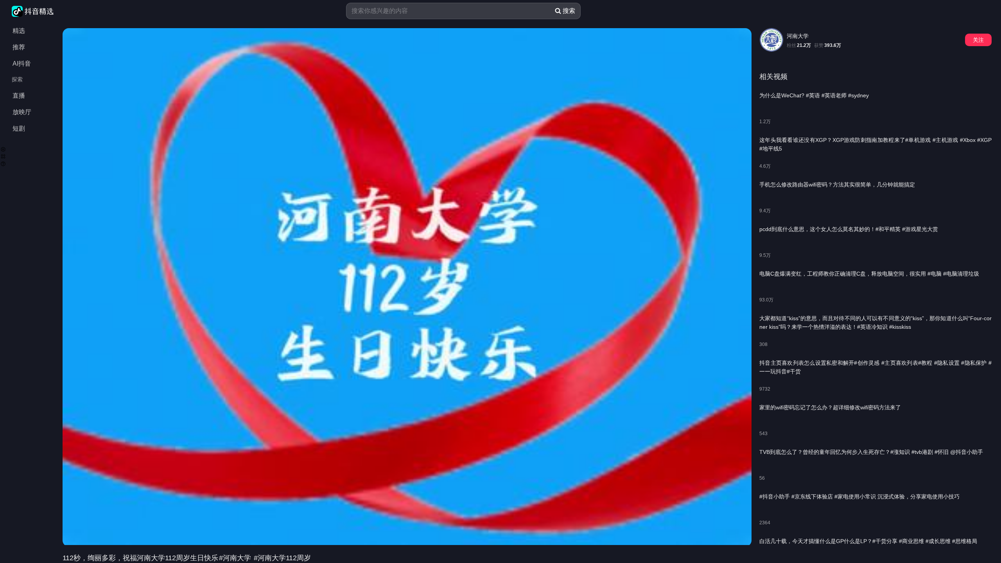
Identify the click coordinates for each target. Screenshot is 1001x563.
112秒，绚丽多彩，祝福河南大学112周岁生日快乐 (140, 558)
